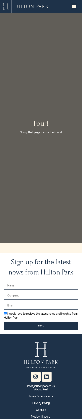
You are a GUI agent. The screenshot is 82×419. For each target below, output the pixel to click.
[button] (74, 6)
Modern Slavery (40, 416)
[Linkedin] (47, 377)
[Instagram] (36, 377)
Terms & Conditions (40, 396)
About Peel (41, 389)
